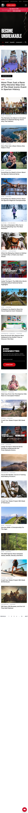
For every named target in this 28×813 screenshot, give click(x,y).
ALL (3, 42)
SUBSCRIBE (9, 364)
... (19, 616)
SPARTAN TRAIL (14, 1)
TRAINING (12, 42)
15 (21, 616)
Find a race (11, 5)
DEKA (20, 1)
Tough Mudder (5, 1)
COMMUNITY (19, 42)
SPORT (7, 42)
